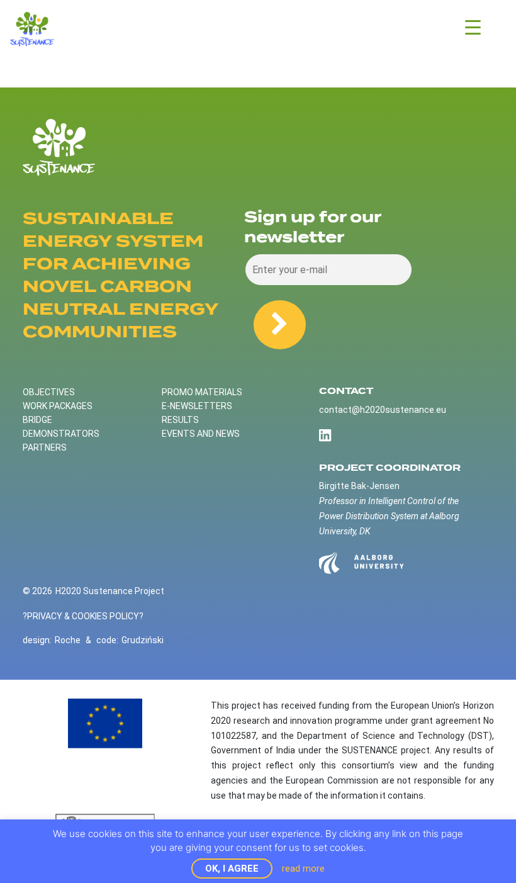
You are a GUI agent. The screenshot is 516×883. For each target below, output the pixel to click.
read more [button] (303, 868)
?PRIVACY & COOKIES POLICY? (83, 616)
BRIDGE (37, 420)
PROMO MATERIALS (202, 392)
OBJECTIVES (49, 392)
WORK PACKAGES (58, 406)
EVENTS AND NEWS (201, 434)
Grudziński (142, 640)
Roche (68, 640)
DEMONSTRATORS (61, 434)
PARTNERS (45, 447)
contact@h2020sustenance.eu (382, 410)
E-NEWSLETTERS (197, 406)
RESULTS (180, 420)
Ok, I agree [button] (232, 868)
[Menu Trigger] (473, 26)
